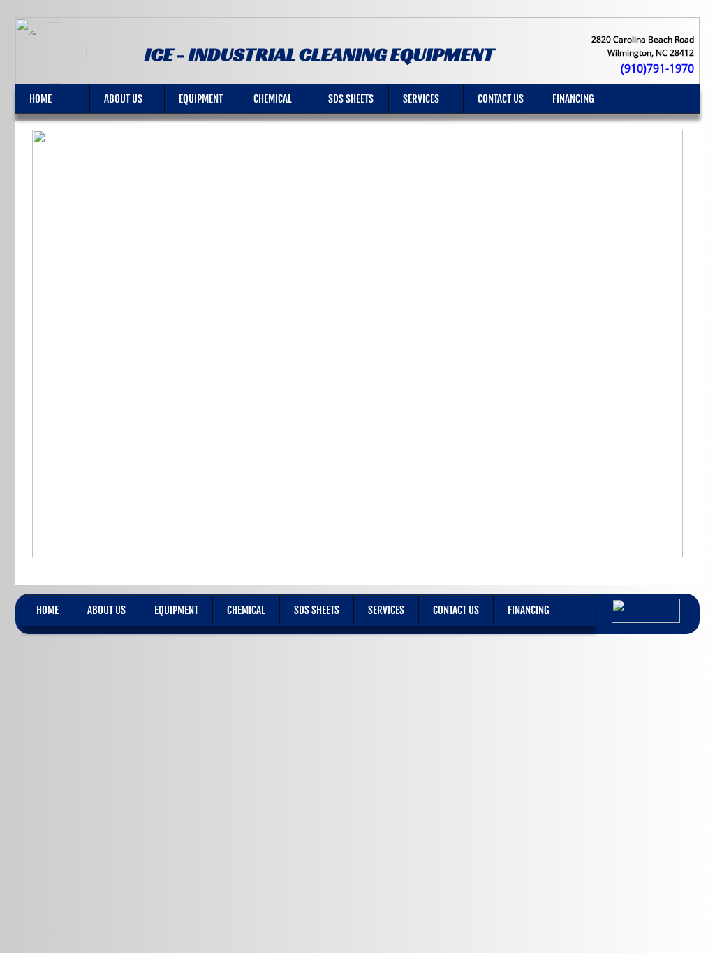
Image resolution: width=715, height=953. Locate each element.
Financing (573, 98)
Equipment (201, 98)
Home (40, 98)
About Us (123, 98)
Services (421, 98)
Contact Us (501, 98)
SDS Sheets (351, 98)
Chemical (272, 98)
